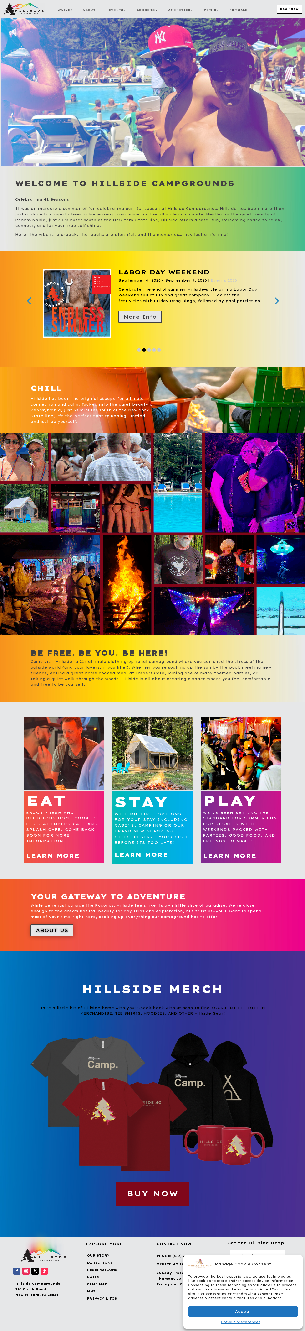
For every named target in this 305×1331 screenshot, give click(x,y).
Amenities (179, 10)
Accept (243, 1311)
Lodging (146, 10)
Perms (210, 10)
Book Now (289, 9)
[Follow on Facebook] (16, 1271)
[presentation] (29, 300)
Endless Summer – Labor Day (185, 272)
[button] (295, 1264)
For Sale (238, 10)
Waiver (65, 10)
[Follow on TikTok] (44, 1271)
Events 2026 (178, 280)
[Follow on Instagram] (26, 1271)
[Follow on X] (35, 1271)
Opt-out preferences (240, 1322)
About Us (52, 930)
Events (116, 10)
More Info (140, 317)
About (89, 10)
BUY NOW (152, 1193)
